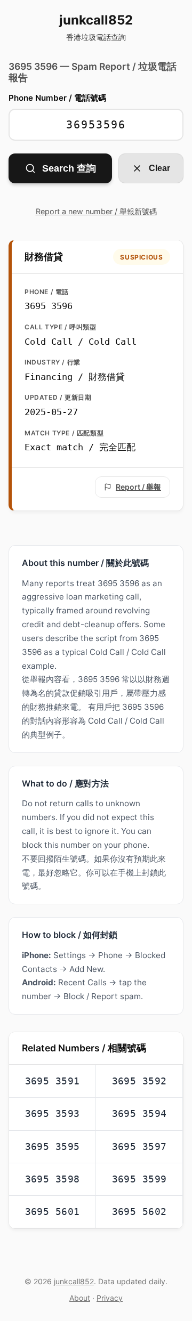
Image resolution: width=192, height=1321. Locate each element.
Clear (159, 168)
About (79, 1297)
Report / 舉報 (138, 486)
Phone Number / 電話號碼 (57, 98)
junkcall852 (96, 27)
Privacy (110, 1297)
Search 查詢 (69, 168)
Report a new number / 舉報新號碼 (96, 211)
